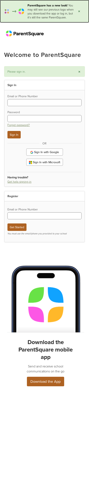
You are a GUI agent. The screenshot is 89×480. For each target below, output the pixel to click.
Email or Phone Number (22, 96)
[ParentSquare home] (25, 33)
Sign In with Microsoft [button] (46, 162)
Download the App (45, 381)
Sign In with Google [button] (46, 152)
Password (13, 112)
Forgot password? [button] (18, 125)
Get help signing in (19, 182)
